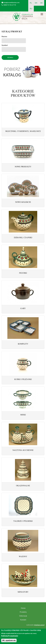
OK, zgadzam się (9, 640)
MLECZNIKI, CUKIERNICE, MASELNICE (23, 131)
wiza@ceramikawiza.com (11, 2)
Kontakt (23, 620)
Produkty (23, 612)
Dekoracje (23, 616)
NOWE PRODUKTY (23, 166)
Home (23, 608)
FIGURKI (23, 273)
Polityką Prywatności (9, 636)
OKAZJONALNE (23, 485)
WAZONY (23, 556)
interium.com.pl (39, 625)
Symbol (5, 45)
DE (41, 3)
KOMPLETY (23, 343)
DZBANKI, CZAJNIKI (23, 237)
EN (36, 3)
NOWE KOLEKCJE (23, 202)
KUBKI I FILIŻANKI (23, 379)
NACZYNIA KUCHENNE (23, 450)
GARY (23, 308)
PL (31, 3)
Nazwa (4, 36)
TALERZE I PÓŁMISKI (23, 521)
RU (31, 8)
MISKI (23, 414)
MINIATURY (23, 592)
